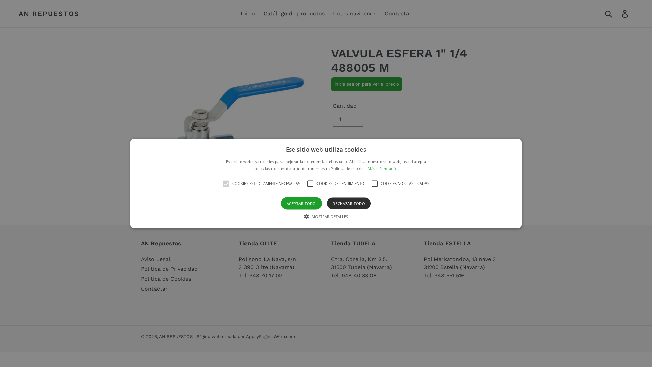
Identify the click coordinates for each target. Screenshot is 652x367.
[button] (326, 183)
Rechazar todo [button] (349, 203)
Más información (383, 168)
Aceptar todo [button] (301, 203)
